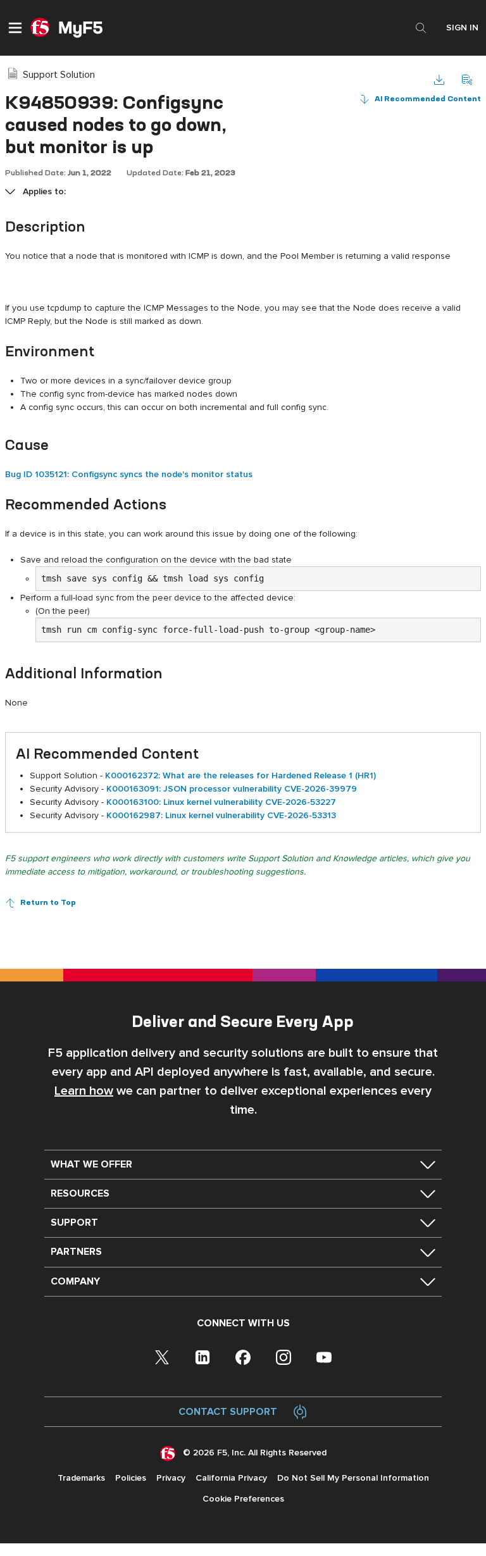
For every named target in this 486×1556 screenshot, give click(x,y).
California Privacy (231, 1477)
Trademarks (81, 1477)
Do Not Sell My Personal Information (353, 1477)
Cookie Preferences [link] (243, 1498)
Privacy (170, 1477)
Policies (130, 1477)
